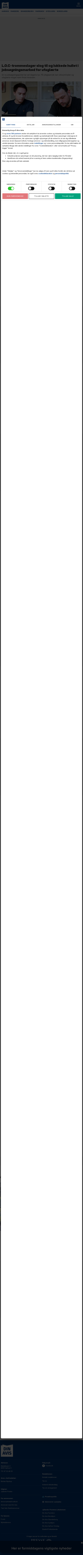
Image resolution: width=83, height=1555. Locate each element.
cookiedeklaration (45, 173)
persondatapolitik (62, 173)
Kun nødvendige (15, 196)
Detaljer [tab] (30, 125)
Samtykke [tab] (10, 125)
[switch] (31, 188)
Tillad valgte (41, 196)
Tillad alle (68, 196)
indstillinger (38, 143)
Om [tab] (72, 125)
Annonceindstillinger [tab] (51, 125)
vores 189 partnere (13, 133)
